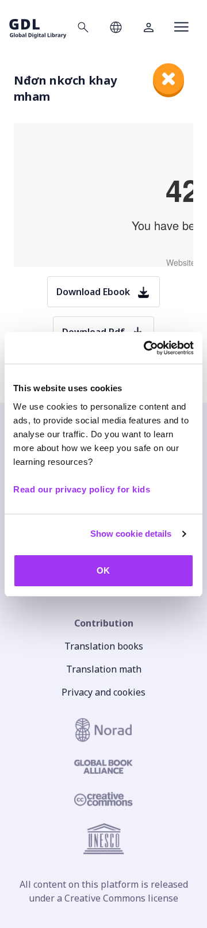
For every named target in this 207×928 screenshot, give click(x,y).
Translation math (103, 669)
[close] (168, 78)
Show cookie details (131, 534)
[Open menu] (181, 27)
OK (103, 570)
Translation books (103, 646)
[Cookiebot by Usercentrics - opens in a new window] (146, 348)
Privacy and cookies (103, 692)
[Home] (38, 27)
